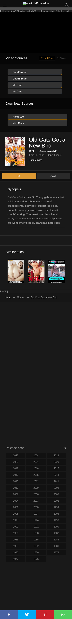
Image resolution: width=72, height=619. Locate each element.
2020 (56, 462)
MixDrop (17, 85)
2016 (15, 475)
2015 (36, 475)
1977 (15, 559)
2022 (15, 462)
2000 (36, 507)
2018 (36, 468)
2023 (56, 455)
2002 (56, 500)
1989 (15, 533)
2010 (15, 487)
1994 (36, 520)
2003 (36, 500)
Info (19, 176)
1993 (56, 520)
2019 (15, 468)
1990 (56, 526)
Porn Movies (35, 160)
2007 (15, 494)
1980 (15, 552)
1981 (56, 546)
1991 (36, 526)
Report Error (47, 58)
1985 (36, 539)
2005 (56, 494)
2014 (56, 475)
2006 (36, 494)
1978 (56, 552)
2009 (36, 487)
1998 (15, 513)
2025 (15, 455)
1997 (36, 513)
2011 (56, 481)
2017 (56, 468)
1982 (36, 546)
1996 (56, 513)
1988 (36, 533)
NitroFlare (18, 116)
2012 (36, 481)
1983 (15, 546)
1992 (15, 526)
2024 (31, 151)
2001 (15, 507)
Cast (53, 176)
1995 (15, 520)
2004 (15, 500)
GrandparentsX (48, 151)
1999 (56, 507)
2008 (56, 487)
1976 (36, 559)
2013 (15, 481)
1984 (56, 539)
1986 (15, 539)
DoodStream (19, 72)
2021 (36, 462)
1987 (56, 533)
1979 (36, 552)
